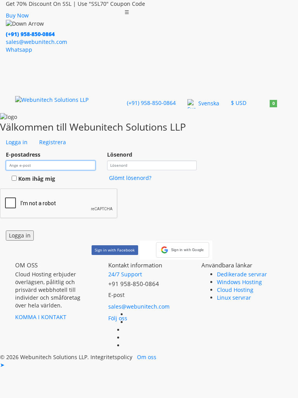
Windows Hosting (239, 282)
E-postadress (23, 154)
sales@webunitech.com (139, 306)
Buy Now (17, 15)
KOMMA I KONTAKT (40, 317)
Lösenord (119, 154)
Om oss (146, 357)
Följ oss (117, 318)
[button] (182, 250)
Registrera (52, 142)
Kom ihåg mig (36, 178)
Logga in (17, 142)
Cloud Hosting (235, 289)
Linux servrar (234, 297)
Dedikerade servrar (242, 274)
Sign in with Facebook (115, 250)
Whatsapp (19, 49)
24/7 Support (125, 274)
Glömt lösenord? (130, 178)
